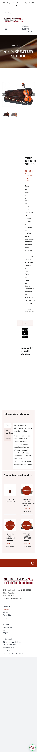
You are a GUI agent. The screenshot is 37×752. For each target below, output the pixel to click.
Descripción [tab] (8, 425)
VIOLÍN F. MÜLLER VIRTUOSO (27, 536)
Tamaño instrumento (29, 310)
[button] (32, 747)
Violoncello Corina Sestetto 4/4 (10, 536)
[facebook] (28, 563)
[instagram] (32, 563)
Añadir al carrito (25, 333)
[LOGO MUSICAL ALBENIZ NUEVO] (13, 18)
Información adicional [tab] (8, 431)
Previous (4, 94)
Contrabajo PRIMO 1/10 (10, 500)
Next (33, 94)
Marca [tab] (8, 438)
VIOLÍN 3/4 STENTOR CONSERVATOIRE (28, 501)
